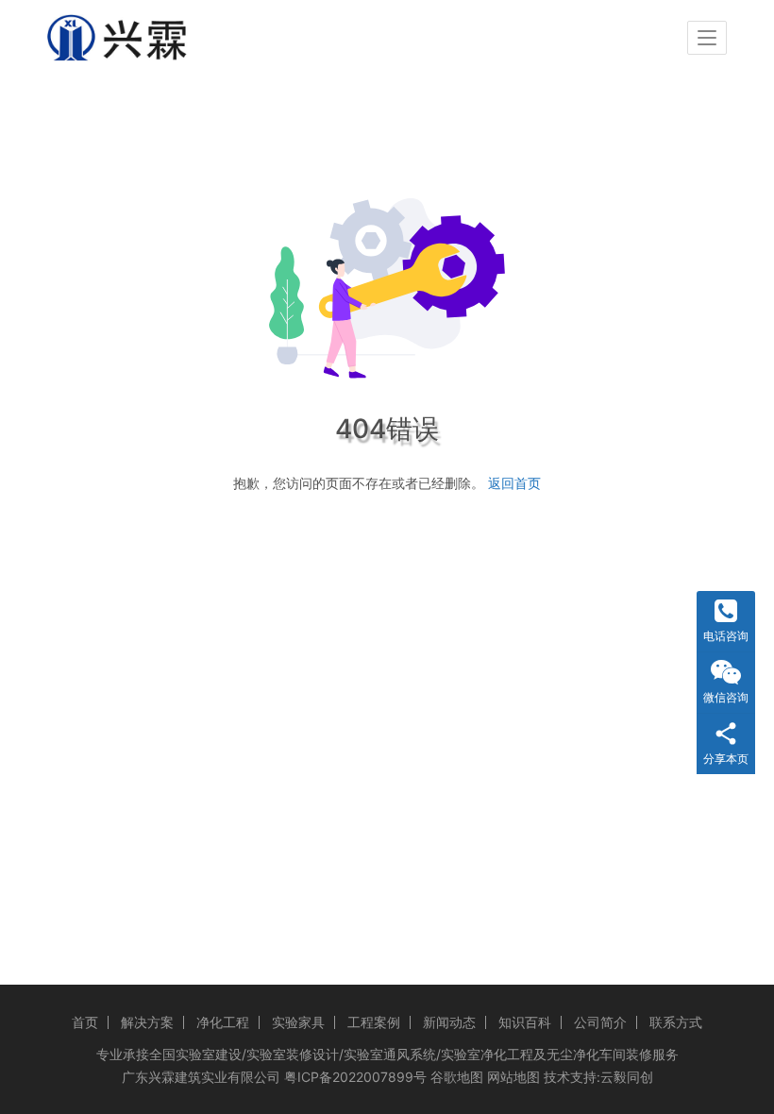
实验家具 (298, 1022)
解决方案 (147, 1022)
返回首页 (514, 483)
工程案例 (373, 1022)
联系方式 (675, 1022)
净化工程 (222, 1022)
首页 (85, 1022)
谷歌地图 (456, 1077)
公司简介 (600, 1022)
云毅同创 (626, 1077)
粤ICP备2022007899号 (355, 1077)
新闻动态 (449, 1022)
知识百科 (524, 1022)
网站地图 (513, 1077)
